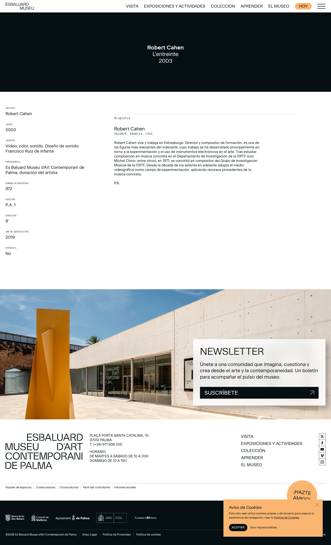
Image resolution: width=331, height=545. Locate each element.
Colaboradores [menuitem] (45, 487)
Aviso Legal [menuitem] (89, 534)
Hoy (303, 6)
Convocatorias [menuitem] (69, 487)
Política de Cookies (286, 517)
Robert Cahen (19, 113)
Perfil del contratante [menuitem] (96, 487)
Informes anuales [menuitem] (125, 487)
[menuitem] (132, 6)
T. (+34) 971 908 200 (106, 444)
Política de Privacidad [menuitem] (117, 534)
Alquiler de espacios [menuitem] (19, 487)
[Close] (317, 505)
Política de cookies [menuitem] (148, 534)
